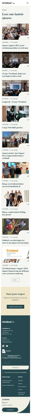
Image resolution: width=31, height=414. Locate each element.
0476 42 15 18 (6, 340)
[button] (27, 3)
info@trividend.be (7, 342)
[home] (8, 3)
